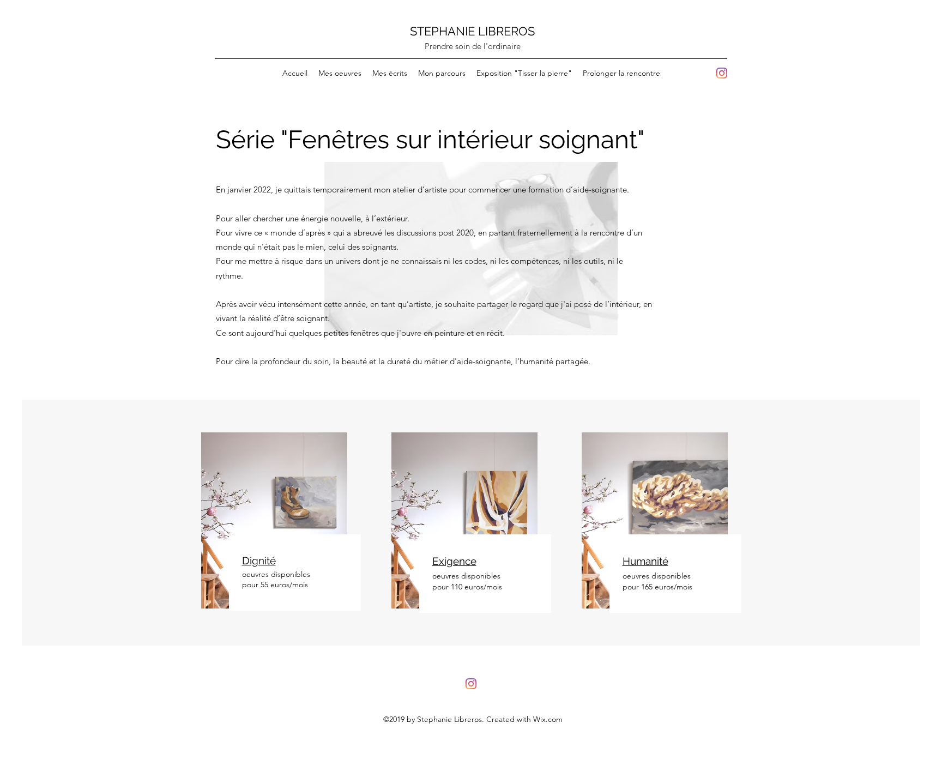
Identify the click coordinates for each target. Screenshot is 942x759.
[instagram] (721, 73)
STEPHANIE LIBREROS (472, 31)
